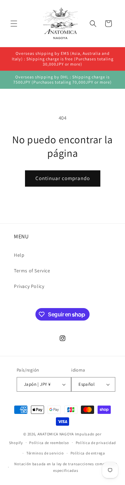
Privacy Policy (29, 286)
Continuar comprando (62, 178)
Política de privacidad (96, 442)
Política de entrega (87, 453)
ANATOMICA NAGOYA (56, 434)
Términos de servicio (45, 453)
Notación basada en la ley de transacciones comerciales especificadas (65, 467)
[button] (14, 23)
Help (19, 255)
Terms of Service (32, 270)
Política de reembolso (49, 442)
